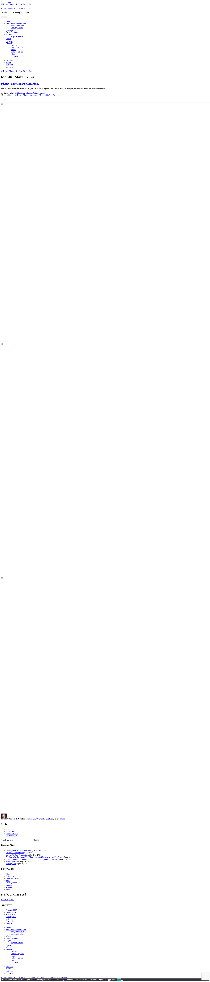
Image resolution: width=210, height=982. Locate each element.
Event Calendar (12, 32)
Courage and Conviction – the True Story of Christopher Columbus (31, 859)
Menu (4, 17)
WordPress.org (11, 836)
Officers (14, 45)
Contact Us (15, 56)
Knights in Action (17, 25)
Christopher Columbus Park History (19, 850)
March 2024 (10, 914)
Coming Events (17, 28)
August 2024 (11, 912)
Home (8, 21)
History (13, 54)
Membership (10, 30)
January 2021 (11, 917)
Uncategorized (11, 883)
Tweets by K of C (13, 861)
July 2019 (9, 921)
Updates (61, 819)
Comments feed (12, 834)
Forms (13, 50)
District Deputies (17, 47)
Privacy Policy (36, 977)
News (8, 881)
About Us (9, 43)
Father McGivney (12, 878)
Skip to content (7, 2)
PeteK (15, 819)
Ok (119, 980)
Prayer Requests (17, 36)
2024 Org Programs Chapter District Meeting (27, 93)
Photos (8, 39)
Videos (8, 889)
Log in (8, 829)
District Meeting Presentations (20, 83)
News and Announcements (16, 23)
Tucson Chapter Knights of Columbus (15, 8)
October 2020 (11, 919)
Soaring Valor (11, 864)
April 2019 (10, 923)
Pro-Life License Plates (15, 853)
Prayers (9, 34)
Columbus (10, 876)
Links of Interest (17, 52)
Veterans (9, 887)
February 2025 (11, 910)
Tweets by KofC (7, 900)
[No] (122, 980)
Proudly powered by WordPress (54, 977)
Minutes (9, 41)
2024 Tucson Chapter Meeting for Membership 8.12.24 (34, 95)
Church (9, 874)
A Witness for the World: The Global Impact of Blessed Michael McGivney (35, 857)
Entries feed (10, 831)
